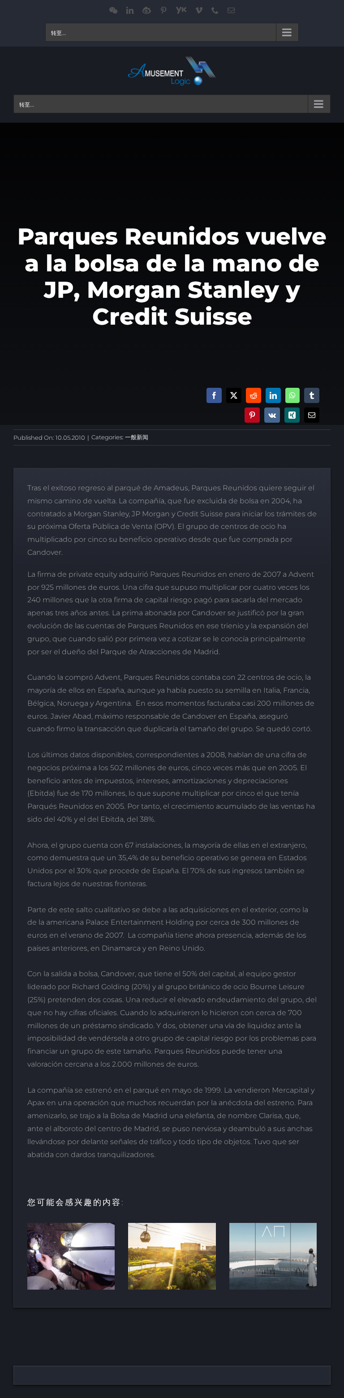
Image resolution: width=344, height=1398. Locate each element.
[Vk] (272, 415)
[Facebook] (214, 395)
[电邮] (312, 415)
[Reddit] (253, 395)
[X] (234, 395)
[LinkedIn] (273, 395)
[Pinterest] (252, 415)
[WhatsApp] (292, 395)
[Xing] (292, 415)
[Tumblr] (312, 395)
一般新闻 (136, 437)
